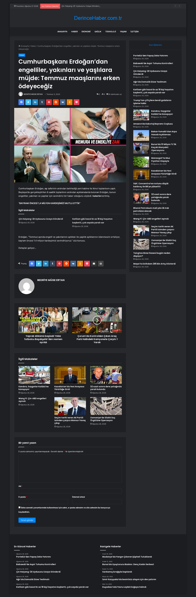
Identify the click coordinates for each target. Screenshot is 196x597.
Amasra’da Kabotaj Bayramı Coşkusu (153, 123)
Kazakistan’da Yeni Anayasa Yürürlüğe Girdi (69, 388)
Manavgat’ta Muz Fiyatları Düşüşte (160, 159)
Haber (74, 31)
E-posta (23, 497)
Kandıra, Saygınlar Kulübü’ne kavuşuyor (34, 388)
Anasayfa (62, 31)
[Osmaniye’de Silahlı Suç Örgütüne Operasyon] (106, 406)
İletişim (135, 31)
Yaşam (123, 31)
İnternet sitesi (78, 497)
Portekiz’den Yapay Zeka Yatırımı (150, 55)
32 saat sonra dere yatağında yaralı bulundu (106, 388)
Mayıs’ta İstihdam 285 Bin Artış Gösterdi (154, 263)
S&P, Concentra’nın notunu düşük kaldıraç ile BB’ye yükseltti (150, 185)
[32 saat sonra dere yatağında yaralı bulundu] (106, 375)
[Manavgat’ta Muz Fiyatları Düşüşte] (141, 162)
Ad (21, 486)
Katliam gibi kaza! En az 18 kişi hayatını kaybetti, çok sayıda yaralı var (153, 91)
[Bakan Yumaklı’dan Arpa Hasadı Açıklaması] (141, 135)
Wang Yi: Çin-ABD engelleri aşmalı (32, 400)
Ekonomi (86, 31)
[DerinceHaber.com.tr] (98, 17)
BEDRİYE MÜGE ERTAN (33, 94)
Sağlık (98, 31)
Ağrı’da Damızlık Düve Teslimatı (149, 81)
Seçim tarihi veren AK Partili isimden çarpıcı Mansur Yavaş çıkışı (70, 420)
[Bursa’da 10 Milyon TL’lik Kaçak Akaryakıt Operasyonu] (141, 148)
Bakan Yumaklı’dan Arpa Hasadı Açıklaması (164, 133)
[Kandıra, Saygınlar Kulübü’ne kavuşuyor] (34, 375)
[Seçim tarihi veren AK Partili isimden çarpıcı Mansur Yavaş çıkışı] (70, 406)
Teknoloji (110, 31)
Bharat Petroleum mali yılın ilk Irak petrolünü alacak (151, 209)
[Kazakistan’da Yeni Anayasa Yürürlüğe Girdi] (70, 375)
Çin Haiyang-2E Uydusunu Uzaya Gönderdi (81, 6)
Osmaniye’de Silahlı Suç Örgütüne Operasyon (102, 419)
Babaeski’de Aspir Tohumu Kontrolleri (153, 63)
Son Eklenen (155, 45)
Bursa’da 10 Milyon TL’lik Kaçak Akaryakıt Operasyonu (163, 147)
